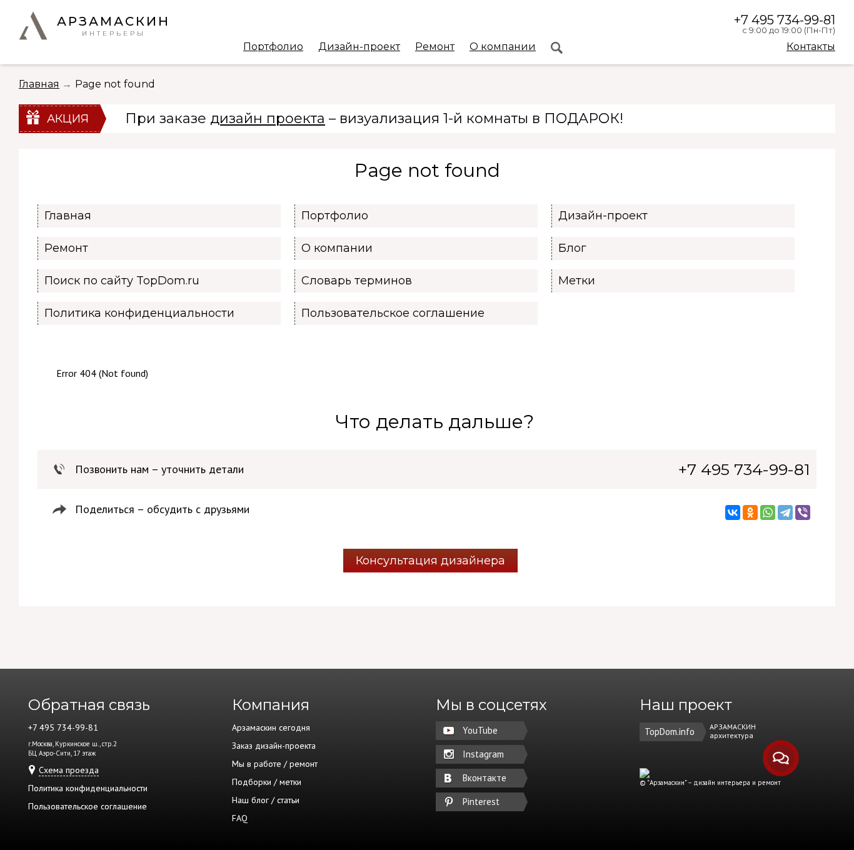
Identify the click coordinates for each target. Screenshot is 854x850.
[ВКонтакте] (732, 512)
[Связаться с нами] (781, 758)
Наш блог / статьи (265, 800)
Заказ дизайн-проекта (274, 745)
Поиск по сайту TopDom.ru (121, 281)
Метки (576, 281)
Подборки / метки (266, 782)
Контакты (810, 46)
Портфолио (273, 47)
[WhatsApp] (767, 512)
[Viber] (802, 512)
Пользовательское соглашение (393, 313)
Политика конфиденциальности (139, 313)
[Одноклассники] (750, 512)
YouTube (480, 730)
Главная (39, 84)
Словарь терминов (356, 281)
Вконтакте (484, 778)
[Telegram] (785, 512)
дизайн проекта (267, 118)
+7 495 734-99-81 (784, 20)
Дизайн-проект (359, 47)
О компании (503, 47)
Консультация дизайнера (430, 561)
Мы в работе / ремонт (275, 763)
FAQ (240, 818)
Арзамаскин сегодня (271, 727)
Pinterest (481, 802)
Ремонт (435, 47)
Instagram (483, 754)
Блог (572, 248)
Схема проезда (69, 770)
